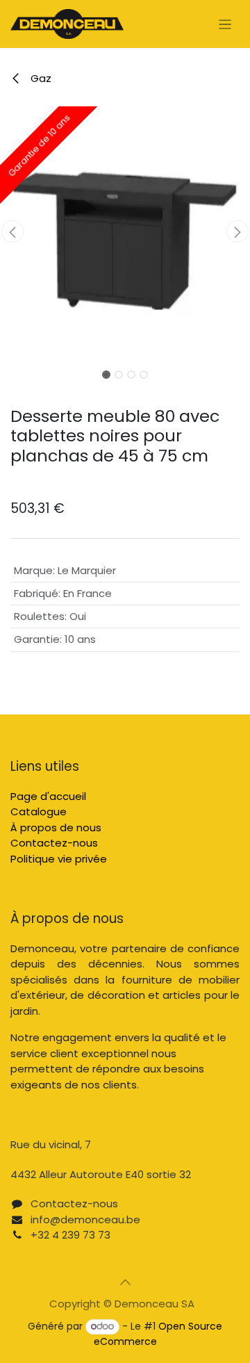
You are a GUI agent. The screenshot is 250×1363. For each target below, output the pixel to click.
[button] (12, 231)
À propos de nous (55, 827)
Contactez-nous (54, 842)
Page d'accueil (48, 796)
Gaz (39, 78)
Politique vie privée (58, 858)
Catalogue (38, 811)
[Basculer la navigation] (225, 24)
